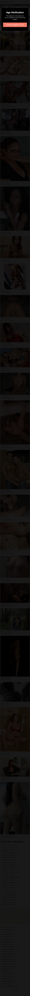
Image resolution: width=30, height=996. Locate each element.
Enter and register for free (15, 25)
